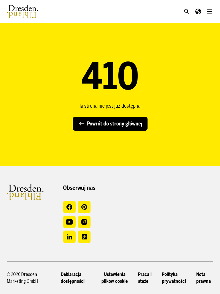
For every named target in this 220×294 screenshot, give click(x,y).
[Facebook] (69, 207)
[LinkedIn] (69, 237)
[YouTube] (69, 222)
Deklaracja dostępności (73, 278)
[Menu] (209, 11)
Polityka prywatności (174, 278)
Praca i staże (145, 278)
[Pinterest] (84, 207)
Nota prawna (203, 278)
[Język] (198, 11)
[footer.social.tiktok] (84, 237)
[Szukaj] (186, 11)
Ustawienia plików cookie (114, 278)
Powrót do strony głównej (114, 124)
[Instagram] (84, 222)
